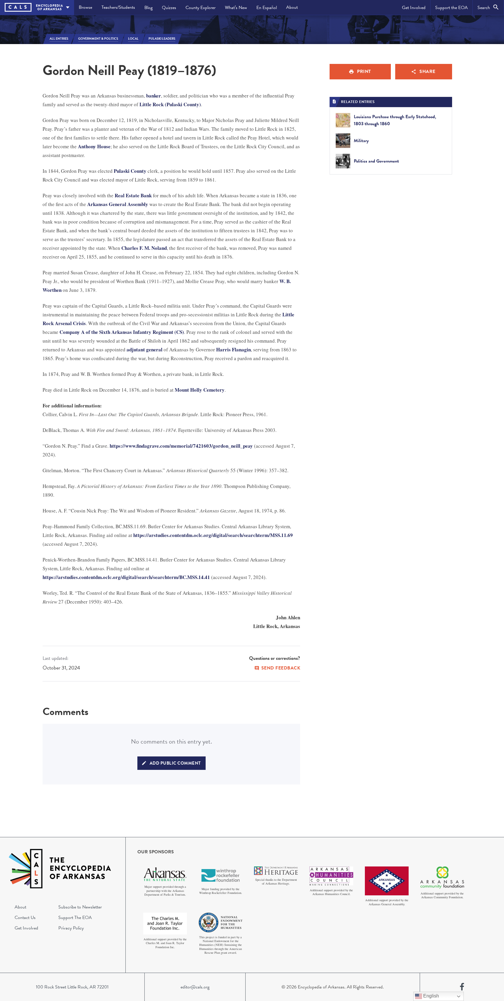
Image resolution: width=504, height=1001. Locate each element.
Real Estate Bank (133, 195)
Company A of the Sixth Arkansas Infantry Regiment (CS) (122, 332)
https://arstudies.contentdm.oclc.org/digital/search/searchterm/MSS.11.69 (213, 535)
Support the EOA (451, 7)
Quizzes (169, 7)
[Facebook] (462, 987)
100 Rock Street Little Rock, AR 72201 (72, 986)
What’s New (236, 7)
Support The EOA (75, 917)
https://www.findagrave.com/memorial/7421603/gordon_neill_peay (181, 445)
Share (427, 71)
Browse (85, 7)
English (430, 995)
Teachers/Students (118, 7)
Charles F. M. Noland (144, 248)
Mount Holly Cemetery (200, 389)
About (292, 7)
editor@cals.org (195, 986)
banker (153, 95)
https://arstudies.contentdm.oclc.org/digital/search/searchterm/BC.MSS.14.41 (126, 577)
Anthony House (94, 146)
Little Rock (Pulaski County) (170, 104)
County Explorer (201, 7)
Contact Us (25, 917)
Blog (148, 7)
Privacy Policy (71, 928)
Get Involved (414, 7)
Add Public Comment (175, 763)
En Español (266, 7)
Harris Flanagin (233, 349)
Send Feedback (280, 668)
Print (364, 71)
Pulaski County (130, 171)
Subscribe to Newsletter (80, 907)
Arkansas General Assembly (117, 204)
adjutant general (144, 349)
